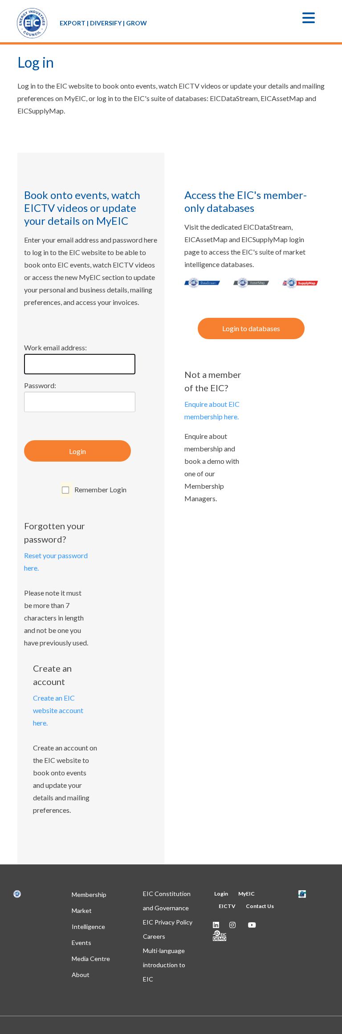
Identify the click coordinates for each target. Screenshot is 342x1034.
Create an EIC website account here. (58, 710)
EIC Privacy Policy (167, 922)
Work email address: (55, 347)
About (81, 974)
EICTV (227, 906)
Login (77, 451)
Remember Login (100, 489)
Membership (89, 894)
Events (81, 942)
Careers (154, 936)
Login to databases (251, 328)
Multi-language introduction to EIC (164, 965)
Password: (40, 385)
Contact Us (260, 906)
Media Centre (91, 958)
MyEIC (246, 893)
